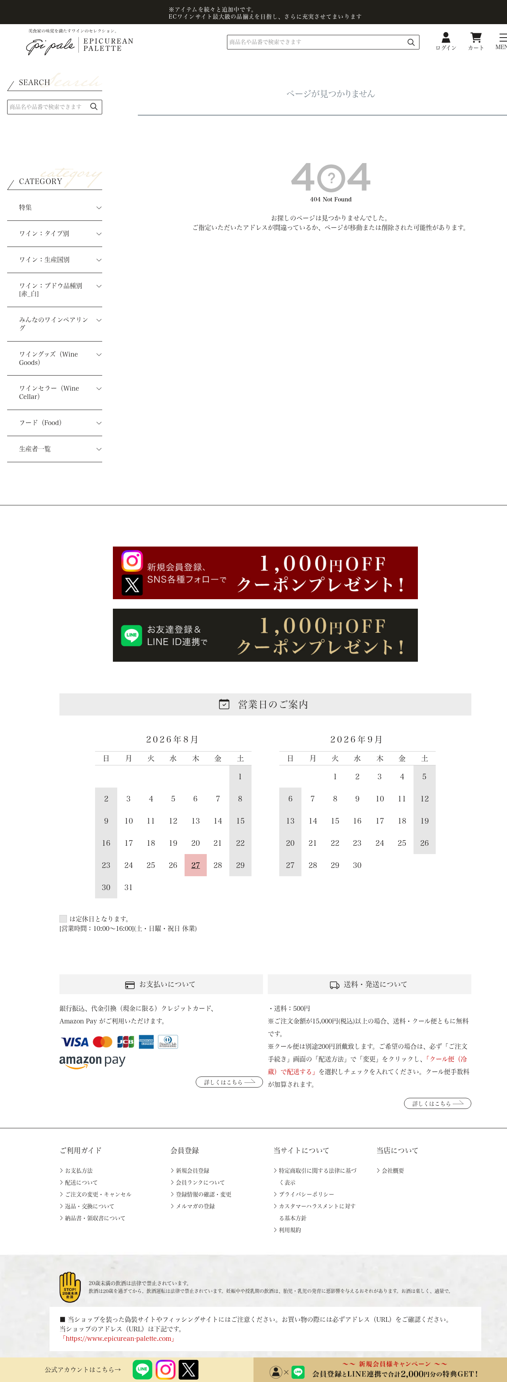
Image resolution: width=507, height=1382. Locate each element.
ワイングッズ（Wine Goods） (48, 358)
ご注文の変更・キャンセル (98, 1194)
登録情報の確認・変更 (203, 1194)
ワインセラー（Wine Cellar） (49, 392)
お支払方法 (79, 1170)
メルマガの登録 (195, 1206)
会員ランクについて (200, 1182)
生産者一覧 (35, 449)
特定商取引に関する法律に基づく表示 (317, 1176)
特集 (25, 207)
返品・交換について (89, 1206)
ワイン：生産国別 (44, 259)
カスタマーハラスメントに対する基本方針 (317, 1212)
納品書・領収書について (95, 1218)
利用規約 (290, 1230)
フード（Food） (42, 423)
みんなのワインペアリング (53, 324)
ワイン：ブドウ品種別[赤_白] (50, 290)
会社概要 (393, 1170)
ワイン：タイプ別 (44, 233)
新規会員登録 (192, 1170)
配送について (81, 1182)
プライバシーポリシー (306, 1194)
